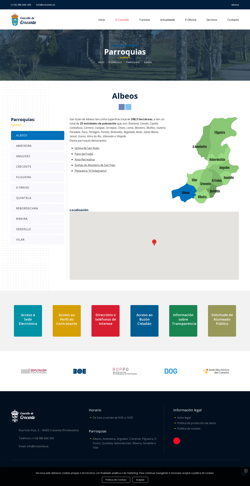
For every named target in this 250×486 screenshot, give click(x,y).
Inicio (101, 20)
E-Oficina (190, 20)
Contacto (233, 20)
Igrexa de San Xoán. (87, 148)
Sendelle (23, 229)
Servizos (211, 20)
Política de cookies (189, 428)
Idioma (235, 4)
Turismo (144, 20)
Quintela (23, 198)
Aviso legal (184, 417)
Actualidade (167, 20)
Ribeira (22, 219)
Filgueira (23, 177)
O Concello (122, 20)
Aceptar (140, 479)
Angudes (23, 156)
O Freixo (22, 187)
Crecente (23, 166)
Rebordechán (27, 208)
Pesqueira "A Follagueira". (91, 171)
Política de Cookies (116, 479)
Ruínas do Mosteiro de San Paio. (95, 165)
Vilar (20, 239)
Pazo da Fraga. (84, 154)
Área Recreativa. (85, 159)
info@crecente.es (45, 4)
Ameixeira (24, 146)
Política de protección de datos (196, 423)
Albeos (148, 62)
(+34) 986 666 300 (21, 4)
